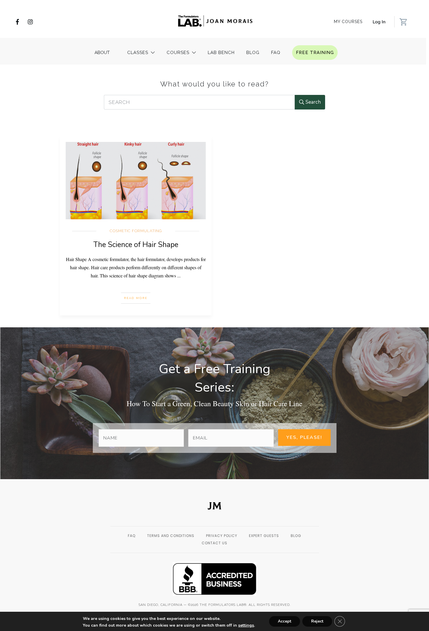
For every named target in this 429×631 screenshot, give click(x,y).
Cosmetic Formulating (136, 231)
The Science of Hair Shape (135, 245)
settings (246, 625)
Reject (317, 621)
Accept (284, 621)
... (179, 275)
